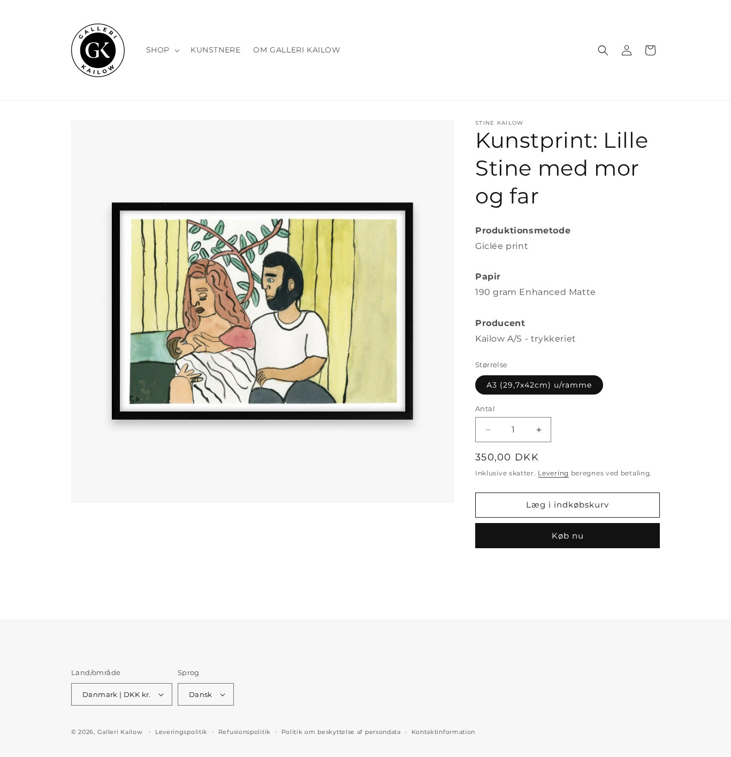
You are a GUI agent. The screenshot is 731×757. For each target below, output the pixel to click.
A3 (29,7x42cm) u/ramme (539, 385)
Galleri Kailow (120, 732)
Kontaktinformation (444, 732)
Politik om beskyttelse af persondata (341, 732)
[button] (162, 50)
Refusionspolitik (244, 732)
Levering (553, 473)
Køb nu (568, 536)
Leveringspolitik (181, 732)
